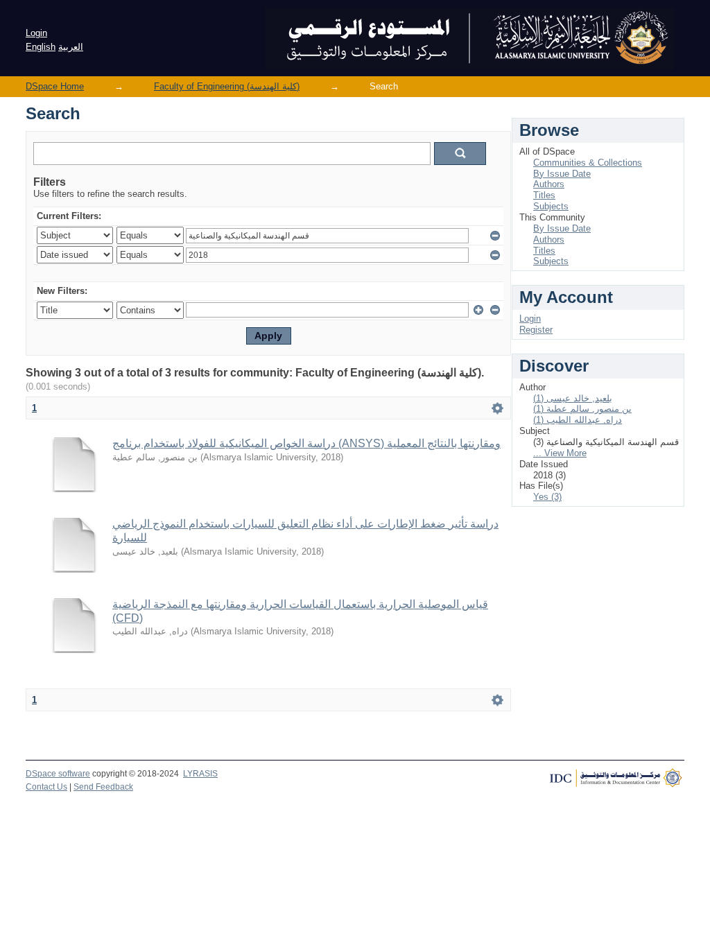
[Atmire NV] (615, 781)
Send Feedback (103, 787)
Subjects (551, 206)
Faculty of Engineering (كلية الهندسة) (227, 86)
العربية (70, 47)
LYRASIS (200, 774)
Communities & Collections (587, 162)
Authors (548, 184)
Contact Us (46, 787)
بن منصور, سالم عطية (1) (582, 408)
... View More (560, 453)
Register (536, 329)
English (40, 47)
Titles (544, 195)
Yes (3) (547, 497)
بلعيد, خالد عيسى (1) (572, 398)
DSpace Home (55, 86)
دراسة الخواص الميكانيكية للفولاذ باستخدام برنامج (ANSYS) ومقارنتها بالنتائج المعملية (306, 443)
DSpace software (58, 774)
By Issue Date (562, 173)
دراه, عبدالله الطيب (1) (577, 420)
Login (36, 33)
